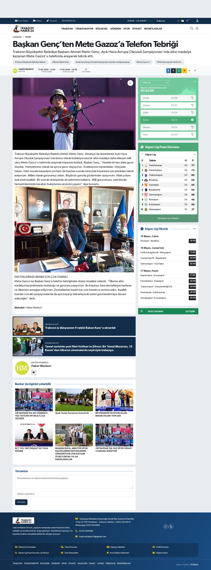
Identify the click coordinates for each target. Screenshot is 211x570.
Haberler (17, 37)
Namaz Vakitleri (118, 547)
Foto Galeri (23, 21)
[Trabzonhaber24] (23, 28)
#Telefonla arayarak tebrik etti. (169, 62)
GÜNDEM (115, 28)
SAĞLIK (100, 563)
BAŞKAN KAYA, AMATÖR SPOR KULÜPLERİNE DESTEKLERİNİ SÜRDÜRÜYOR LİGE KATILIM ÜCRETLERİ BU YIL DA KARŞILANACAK (71, 454)
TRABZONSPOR (84, 28)
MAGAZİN (82, 563)
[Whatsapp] (165, 526)
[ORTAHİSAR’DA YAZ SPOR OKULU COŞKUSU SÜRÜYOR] (114, 435)
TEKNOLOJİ (110, 563)
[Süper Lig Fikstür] (194, 229)
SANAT (92, 563)
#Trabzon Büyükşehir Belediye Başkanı (30, 62)
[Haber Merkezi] (22, 368)
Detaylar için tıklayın (168, 218)
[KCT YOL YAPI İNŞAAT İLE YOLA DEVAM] (34, 435)
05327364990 (86, 531)
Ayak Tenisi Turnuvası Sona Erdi (72, 413)
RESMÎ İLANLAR (153, 28)
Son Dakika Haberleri (119, 553)
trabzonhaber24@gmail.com (92, 536)
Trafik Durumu (162, 547)
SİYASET (137, 28)
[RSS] (171, 526)
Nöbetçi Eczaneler (27, 547)
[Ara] (191, 29)
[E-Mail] (33, 372)
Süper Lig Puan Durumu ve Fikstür (33, 553)
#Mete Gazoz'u (143, 62)
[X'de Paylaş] (173, 70)
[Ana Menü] (197, 29)
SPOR (126, 28)
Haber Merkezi (41, 366)
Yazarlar (53, 21)
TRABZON (67, 28)
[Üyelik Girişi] (196, 21)
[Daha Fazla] (184, 70)
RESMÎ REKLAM (69, 21)
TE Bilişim (194, 565)
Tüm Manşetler (71, 553)
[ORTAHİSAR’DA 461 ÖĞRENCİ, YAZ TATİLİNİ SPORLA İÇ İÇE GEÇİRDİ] (34, 400)
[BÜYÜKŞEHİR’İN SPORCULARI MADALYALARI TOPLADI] (114, 400)
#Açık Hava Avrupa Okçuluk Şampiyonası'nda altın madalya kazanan (103, 62)
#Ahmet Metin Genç (60, 62)
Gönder (21, 502)
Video (39, 21)
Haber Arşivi (162, 553)
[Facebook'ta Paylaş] (168, 70)
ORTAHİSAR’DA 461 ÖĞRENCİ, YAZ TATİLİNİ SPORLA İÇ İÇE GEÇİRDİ (31, 416)
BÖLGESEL (102, 28)
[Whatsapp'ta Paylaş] (178, 70)
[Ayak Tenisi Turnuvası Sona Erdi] (74, 400)
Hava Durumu (71, 547)
